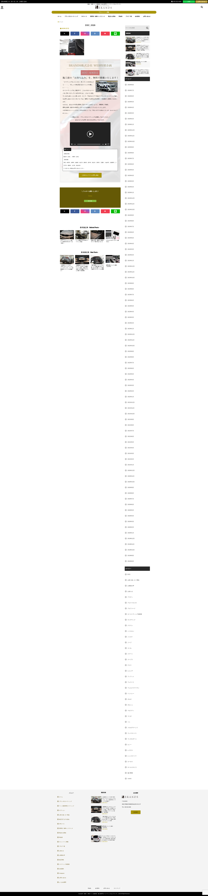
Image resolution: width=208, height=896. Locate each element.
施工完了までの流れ (64, 819)
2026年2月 (131, 118)
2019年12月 (131, 538)
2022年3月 (131, 385)
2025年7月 (131, 158)
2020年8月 (131, 493)
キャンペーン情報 (104, 12)
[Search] (147, 28)
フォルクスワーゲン (133, 688)
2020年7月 (131, 498)
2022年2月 (131, 391)
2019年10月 (131, 550)
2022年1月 (131, 396)
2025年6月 (131, 164)
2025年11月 (131, 135)
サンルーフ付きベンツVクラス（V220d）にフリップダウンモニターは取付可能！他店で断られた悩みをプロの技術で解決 (142, 72)
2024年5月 (131, 238)
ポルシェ (130, 705)
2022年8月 (131, 357)
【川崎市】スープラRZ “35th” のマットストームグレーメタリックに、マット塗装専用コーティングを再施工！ (142, 39)
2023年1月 (131, 328)
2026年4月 (131, 107)
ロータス (130, 761)
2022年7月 (131, 362)
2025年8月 (131, 152)
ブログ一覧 (129, 16)
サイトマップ (117, 888)
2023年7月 (131, 294)
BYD (129, 574)
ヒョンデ (130, 671)
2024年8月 (131, 221)
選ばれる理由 (111, 16)
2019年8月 (131, 561)
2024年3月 (131, 249)
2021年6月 (131, 436)
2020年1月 (131, 533)
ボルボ (129, 699)
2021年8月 (131, 425)
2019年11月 (131, 544)
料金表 (120, 16)
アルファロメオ (132, 602)
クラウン (130, 625)
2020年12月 (131, 470)
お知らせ (130, 591)
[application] (90, 134)
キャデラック (131, 619)
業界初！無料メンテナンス (97, 16)
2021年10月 (131, 413)
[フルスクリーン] (108, 144)
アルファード (131, 608)
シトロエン (131, 631)
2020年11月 (131, 476)
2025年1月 (131, 192)
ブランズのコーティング (71, 16)
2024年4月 (131, 243)
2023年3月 (131, 317)
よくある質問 (62, 882)
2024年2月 (131, 255)
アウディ (130, 597)
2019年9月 (131, 555)
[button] (90, 134)
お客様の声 (131, 585)
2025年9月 (131, 147)
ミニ (129, 722)
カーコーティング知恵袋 (135, 614)
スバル (129, 648)
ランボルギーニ (132, 739)
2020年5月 (131, 510)
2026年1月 (131, 124)
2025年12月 (131, 130)
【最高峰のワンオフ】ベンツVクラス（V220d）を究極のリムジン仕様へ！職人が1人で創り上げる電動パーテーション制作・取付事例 (142, 48)
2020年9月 (131, 487)
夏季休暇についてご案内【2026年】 (141, 62)
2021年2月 (131, 459)
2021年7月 (131, 430)
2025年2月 (131, 187)
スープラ (130, 659)
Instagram (61, 873)
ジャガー (130, 636)
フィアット (131, 676)
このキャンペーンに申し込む (90, 175)
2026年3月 (131, 113)
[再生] (72, 144)
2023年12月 (131, 266)
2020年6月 (131, 504)
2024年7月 (131, 226)
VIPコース (84, 16)
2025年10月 (131, 141)
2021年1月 (131, 464)
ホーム (59, 16)
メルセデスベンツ (133, 727)
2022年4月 (131, 379)
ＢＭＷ (129, 778)
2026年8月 (131, 84)
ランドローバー (132, 733)
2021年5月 (131, 442)
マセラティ (131, 710)
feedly (90, 201)
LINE (188, 1)
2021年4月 (131, 447)
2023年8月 (131, 289)
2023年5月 (131, 306)
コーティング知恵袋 (64, 864)
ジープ (129, 642)
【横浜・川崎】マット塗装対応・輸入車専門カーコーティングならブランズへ (101, 893)
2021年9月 (131, 419)
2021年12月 (131, 402)
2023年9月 (131, 283)
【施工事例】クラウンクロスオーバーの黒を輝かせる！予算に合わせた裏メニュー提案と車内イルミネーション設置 (142, 55)
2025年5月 (131, 169)
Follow (90, 196)
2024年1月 (131, 260)
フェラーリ (131, 682)
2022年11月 (131, 340)
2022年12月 (131, 334)
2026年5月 (131, 101)
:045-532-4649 (176, 1)
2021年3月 (131, 453)
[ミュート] (106, 144)
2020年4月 (131, 516)
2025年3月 (131, 181)
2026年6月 (131, 96)
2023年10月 (131, 277)
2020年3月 (131, 521)
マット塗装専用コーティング (66, 806)
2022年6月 (131, 368)
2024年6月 (131, 232)
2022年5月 (131, 374)
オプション (62, 810)
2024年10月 (131, 209)
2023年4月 (131, 311)
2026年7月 (131, 90)
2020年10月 (131, 481)
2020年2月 (131, 527)
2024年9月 (131, 215)
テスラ (129, 665)
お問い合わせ (201, 1)
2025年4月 (131, 175)
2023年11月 (131, 272)
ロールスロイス (132, 767)
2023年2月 (131, 323)
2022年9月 (131, 351)
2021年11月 (131, 408)
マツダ (129, 716)
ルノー (129, 744)
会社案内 (137, 16)
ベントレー (131, 693)
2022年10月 (131, 345)
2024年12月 (131, 198)
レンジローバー (132, 756)
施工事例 (130, 773)
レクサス (130, 750)
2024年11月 (131, 204)
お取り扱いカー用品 (133, 580)
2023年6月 (131, 300)
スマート (130, 654)
